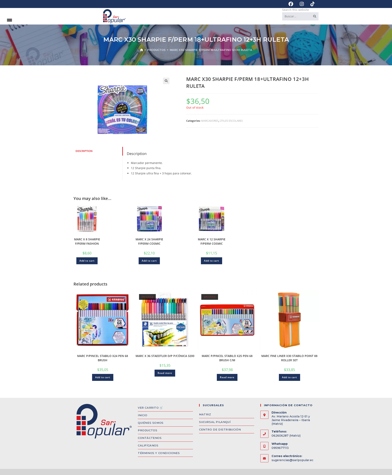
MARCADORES (209, 121)
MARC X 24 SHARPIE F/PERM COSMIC (149, 241)
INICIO (142, 415)
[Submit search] (314, 16)
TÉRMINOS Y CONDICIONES (159, 453)
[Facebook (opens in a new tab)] (290, 4)
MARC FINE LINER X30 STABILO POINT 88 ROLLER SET (289, 358)
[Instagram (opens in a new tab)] (301, 4)
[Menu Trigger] (9, 20)
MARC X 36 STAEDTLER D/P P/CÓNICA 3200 (165, 356)
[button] (166, 81)
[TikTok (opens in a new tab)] (310, 4)
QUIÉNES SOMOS (151, 422)
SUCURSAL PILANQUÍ (215, 422)
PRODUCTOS (147, 430)
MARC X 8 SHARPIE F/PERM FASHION (87, 241)
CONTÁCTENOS (150, 437)
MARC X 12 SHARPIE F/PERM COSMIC (211, 241)
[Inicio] (141, 49)
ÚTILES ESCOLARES (231, 121)
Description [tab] (84, 151)
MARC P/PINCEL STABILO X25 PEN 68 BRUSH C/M (227, 358)
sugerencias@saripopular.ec (292, 460)
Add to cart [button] (87, 260)
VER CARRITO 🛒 (150, 407)
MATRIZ (205, 414)
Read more (165, 373)
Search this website (295, 10)
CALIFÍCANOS (148, 445)
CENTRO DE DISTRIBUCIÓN (220, 429)
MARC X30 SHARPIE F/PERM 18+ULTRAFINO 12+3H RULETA (211, 49)
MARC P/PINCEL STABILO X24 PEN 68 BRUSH (102, 358)
